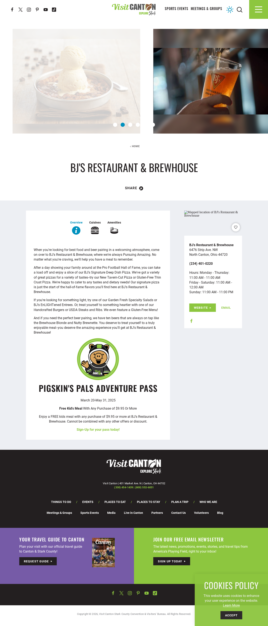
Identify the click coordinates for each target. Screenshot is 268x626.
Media (111, 513)
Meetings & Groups (206, 9)
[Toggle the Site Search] (239, 9)
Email (226, 308)
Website (201, 308)
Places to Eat (115, 502)
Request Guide (36, 561)
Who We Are (208, 502)
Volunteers (201, 513)
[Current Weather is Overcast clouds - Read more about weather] (229, 9)
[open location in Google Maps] (213, 213)
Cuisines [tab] (95, 222)
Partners (157, 513)
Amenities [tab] (114, 222)
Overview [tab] (76, 222)
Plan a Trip (179, 502)
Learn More (231, 605)
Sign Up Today (170, 561)
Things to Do (61, 502)
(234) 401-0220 (201, 263)
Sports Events (176, 9)
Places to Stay (148, 502)
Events (87, 502)
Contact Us (178, 513)
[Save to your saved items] (236, 227)
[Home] (134, 9)
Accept (231, 615)
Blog (220, 513)
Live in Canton (133, 513)
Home (136, 146)
